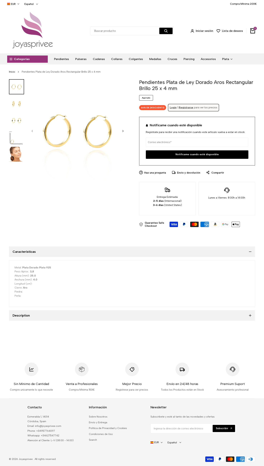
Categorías (22, 59)
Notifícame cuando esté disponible (197, 154)
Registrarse (186, 107)
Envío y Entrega (98, 422)
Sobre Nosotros (98, 416)
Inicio (12, 71)
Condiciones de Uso (101, 434)
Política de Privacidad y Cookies (108, 428)
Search (93, 439)
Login (173, 107)
